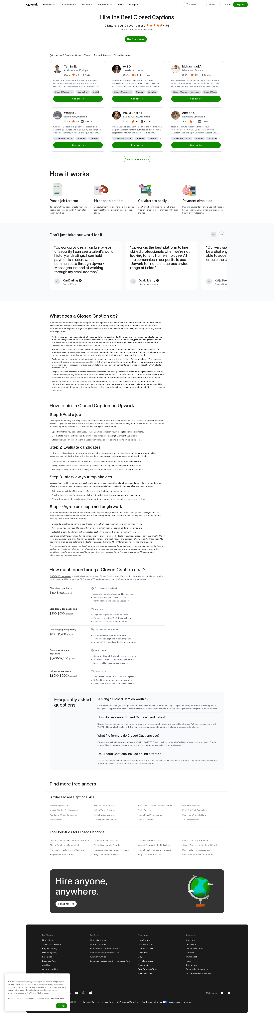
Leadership (191, 944)
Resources (143, 952)
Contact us (191, 965)
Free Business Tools (147, 969)
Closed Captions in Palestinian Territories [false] (69, 840)
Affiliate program (146, 961)
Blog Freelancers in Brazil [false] (62, 854)
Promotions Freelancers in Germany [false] (67, 850)
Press (189, 961)
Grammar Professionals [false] (105, 819)
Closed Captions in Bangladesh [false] (64, 845)
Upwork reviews (145, 948)
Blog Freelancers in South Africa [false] (197, 854)
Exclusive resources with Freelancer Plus (110, 961)
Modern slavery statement (198, 973)
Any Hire (46, 965)
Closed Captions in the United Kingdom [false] (201, 845)
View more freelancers (137, 159)
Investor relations (194, 948)
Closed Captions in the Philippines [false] (154, 845)
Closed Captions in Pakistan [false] (195, 840)
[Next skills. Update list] (101, 92)
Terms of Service (91, 1002)
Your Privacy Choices (154, 1002)
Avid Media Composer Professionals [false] (155, 805)
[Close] (66, 977)
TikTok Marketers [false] (190, 819)
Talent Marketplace (51, 944)
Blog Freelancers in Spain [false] (106, 854)
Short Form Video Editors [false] (194, 815)
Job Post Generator (144, 420)
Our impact (191, 957)
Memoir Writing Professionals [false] (64, 810)
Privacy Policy (107, 1002)
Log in (227, 4)
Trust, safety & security (197, 969)
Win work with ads (99, 957)
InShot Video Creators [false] (104, 810)
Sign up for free (66, 904)
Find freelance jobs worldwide (104, 948)
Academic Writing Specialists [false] (63, 815)
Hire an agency (49, 952)
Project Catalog (49, 948)
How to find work (98, 940)
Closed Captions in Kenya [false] (106, 840)
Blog (140, 957)
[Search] (187, 4)
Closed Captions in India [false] (149, 840)
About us (190, 940)
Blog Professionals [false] (191, 805)
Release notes (145, 973)
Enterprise (47, 957)
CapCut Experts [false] (145, 819)
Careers (190, 952)
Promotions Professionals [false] (150, 815)
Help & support (145, 940)
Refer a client (144, 965)
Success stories (145, 944)
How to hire (47, 940)
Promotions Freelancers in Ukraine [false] (154, 850)
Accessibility (175, 1002)
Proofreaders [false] (56, 819)
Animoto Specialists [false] (59, 805)
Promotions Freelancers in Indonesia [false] (111, 850)
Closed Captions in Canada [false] (107, 845)
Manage (61, 1006)
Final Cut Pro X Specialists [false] (194, 810)
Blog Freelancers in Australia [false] (196, 850)
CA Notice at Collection (128, 1002)
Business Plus (49, 961)
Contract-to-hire (50, 969)
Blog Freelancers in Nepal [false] (150, 854)
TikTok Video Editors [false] (104, 815)
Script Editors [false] (144, 810)
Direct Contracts (50, 973)
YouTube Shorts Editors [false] (105, 805)
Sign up (240, 4)
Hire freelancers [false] (136, 39)
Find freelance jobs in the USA (104, 952)
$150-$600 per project (60, 576)
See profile (78, 99)
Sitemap (188, 1002)
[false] (51, 55)
